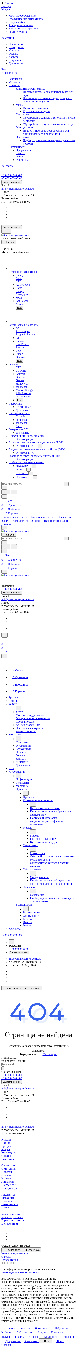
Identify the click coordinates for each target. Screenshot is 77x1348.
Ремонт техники (18, 31)
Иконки (20, 156)
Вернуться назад (30, 1054)
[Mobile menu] (4, 572)
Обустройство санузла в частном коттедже (49, 124)
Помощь (6, 1207)
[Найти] (14, 492)
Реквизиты (15, 78)
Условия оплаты (11, 1214)
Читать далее (39, 1301)
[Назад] (18, 708)
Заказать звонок (11, 182)
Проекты (14, 85)
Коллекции (8, 1152)
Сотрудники (16, 47)
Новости (14, 50)
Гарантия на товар (12, 1220)
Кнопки (20, 153)
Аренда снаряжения (21, 25)
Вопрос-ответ (9, 1223)
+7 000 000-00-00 (11, 175)
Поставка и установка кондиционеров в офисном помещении (47, 100)
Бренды (6, 1146)
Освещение (23, 137)
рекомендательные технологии (20, 1272)
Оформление (24, 150)
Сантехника (23, 114)
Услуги (5, 1149)
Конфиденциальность (14, 1253)
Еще (19, 307)
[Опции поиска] (4, 488)
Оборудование (25, 127)
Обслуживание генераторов (26, 18)
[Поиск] (4, 635)
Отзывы (13, 53)
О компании (16, 43)
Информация (9, 1188)
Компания (7, 1158)
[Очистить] (66, 484)
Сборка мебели (18, 22)
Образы (6, 1155)
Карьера (13, 56)
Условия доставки (12, 1217)
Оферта (6, 1256)
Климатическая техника (31, 88)
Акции (5, 1142)
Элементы (22, 159)
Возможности (17, 146)
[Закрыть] (4, 656)
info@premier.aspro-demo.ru (17, 188)
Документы (16, 63)
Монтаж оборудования (22, 15)
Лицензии (15, 60)
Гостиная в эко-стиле (36, 107)
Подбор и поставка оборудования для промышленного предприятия (46, 132)
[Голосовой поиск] (5, 492)
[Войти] (3, 639)
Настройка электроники (23, 28)
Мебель (21, 104)
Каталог (6, 1139)
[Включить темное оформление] (6, 231)
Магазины (15, 82)
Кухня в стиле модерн (36, 111)
